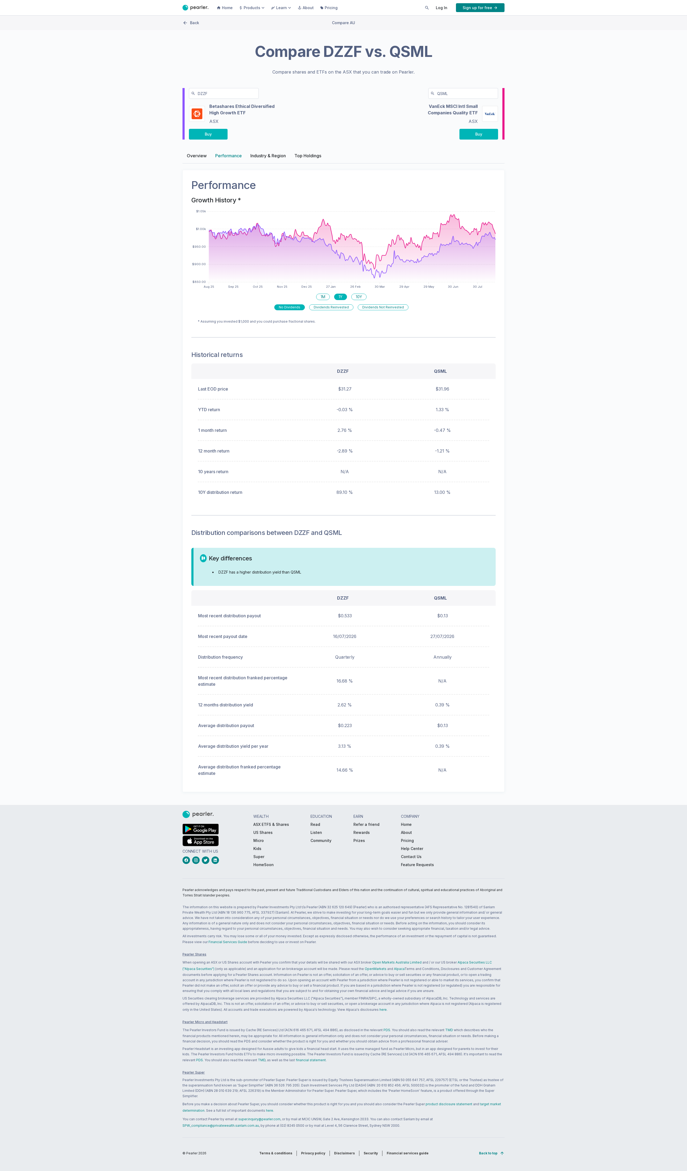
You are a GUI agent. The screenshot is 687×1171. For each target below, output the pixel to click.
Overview (197, 155)
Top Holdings (307, 155)
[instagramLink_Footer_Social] (197, 860)
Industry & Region (268, 155)
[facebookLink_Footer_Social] (187, 860)
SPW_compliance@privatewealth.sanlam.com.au (220, 1125)
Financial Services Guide (228, 942)
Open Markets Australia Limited (397, 962)
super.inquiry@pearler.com (259, 1119)
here (383, 1010)
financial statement (311, 1060)
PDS (386, 1030)
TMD (449, 1030)
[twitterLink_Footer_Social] (206, 860)
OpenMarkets (375, 969)
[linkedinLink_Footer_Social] (216, 860)
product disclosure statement (449, 1104)
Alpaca (399, 969)
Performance (228, 155)
